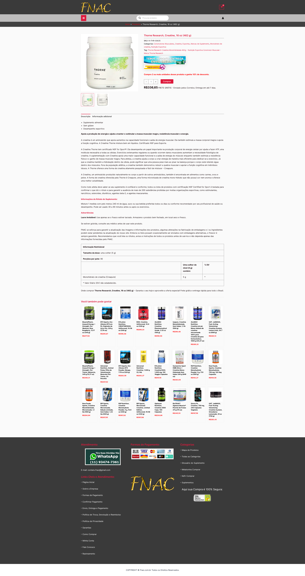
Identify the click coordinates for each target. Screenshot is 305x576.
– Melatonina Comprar (190, 469)
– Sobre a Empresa (89, 489)
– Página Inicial (87, 482)
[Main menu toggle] (83, 18)
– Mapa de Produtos (189, 450)
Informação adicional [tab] (102, 116)
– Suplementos (186, 482)
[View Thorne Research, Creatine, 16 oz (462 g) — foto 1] (87, 99)
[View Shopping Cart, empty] (221, 7)
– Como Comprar (89, 534)
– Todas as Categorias (190, 456)
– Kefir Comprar (187, 476)
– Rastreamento (88, 553)
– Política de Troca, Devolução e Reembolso (101, 514)
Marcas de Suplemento (200, 44)
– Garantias (86, 527)
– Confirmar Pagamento (91, 502)
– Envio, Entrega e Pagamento (94, 508)
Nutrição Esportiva (158, 47)
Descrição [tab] (85, 116)
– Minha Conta (87, 540)
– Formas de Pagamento (92, 495)
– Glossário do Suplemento (192, 463)
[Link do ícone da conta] (223, 18)
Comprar (167, 81)
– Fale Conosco (88, 547)
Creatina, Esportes (182, 44)
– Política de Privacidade (92, 521)
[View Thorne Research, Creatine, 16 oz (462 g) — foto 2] (102, 99)
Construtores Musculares (164, 44)
